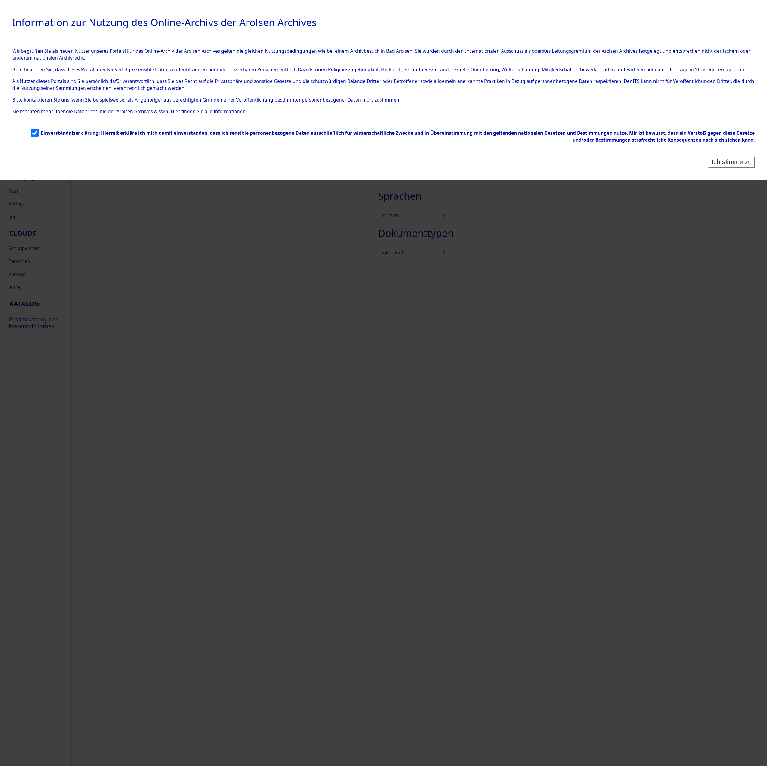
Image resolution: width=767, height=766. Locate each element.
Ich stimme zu (732, 162)
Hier (175, 111)
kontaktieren (38, 99)
